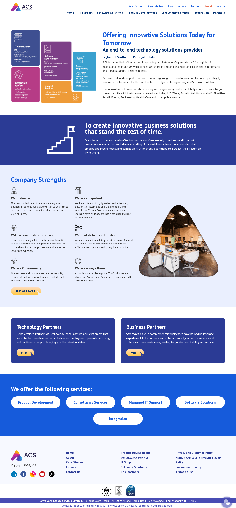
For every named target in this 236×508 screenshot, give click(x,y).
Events (221, 6)
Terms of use (184, 472)
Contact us (73, 472)
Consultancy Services (175, 12)
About (208, 6)
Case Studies (156, 6)
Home (70, 12)
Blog (170, 6)
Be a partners (130, 472)
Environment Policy (188, 467)
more (24, 353)
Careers (182, 6)
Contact (196, 6)
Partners (219, 12)
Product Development (142, 12)
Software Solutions (110, 12)
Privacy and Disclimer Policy (194, 452)
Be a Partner (136, 6)
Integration (201, 12)
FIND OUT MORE (25, 291)
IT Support (86, 12)
